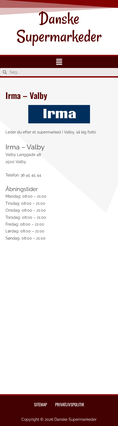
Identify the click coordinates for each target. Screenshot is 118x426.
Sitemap (40, 404)
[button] (59, 62)
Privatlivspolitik (69, 404)
